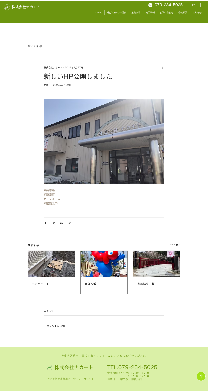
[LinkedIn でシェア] (61, 222)
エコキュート (40, 283)
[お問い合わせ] (194, 5)
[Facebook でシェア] (45, 222)
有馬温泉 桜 (146, 283)
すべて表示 (174, 244)
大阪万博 (90, 283)
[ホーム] (201, 376)
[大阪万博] (104, 264)
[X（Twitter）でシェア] (53, 222)
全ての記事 (35, 46)
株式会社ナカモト (26, 7)
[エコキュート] (51, 264)
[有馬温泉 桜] (156, 264)
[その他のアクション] (162, 67)
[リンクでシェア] (69, 222)
